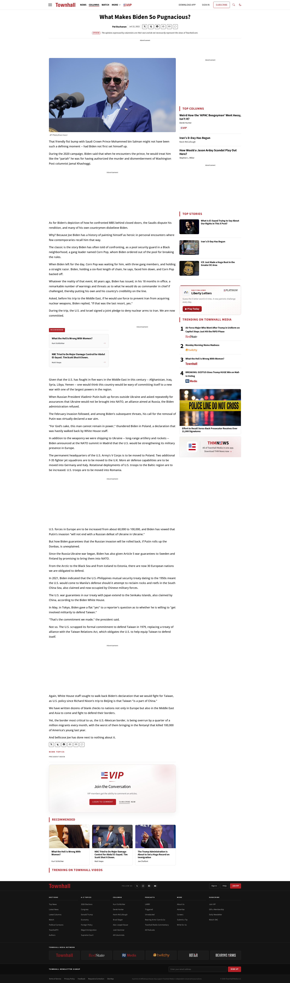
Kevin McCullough (120, 914)
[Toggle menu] (50, 5)
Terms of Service (55, 979)
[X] (137, 886)
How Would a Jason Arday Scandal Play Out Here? (208, 152)
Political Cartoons (56, 925)
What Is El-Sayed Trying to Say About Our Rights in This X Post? (220, 222)
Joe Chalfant (143, 861)
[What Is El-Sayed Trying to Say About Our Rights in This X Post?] (189, 226)
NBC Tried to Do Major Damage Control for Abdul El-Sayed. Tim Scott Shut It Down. (111, 854)
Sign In (214, 886)
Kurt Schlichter (58, 861)
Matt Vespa (99, 861)
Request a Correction (96, 979)
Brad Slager (118, 919)
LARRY (147, 904)
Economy (85, 919)
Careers (180, 914)
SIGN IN (205, 4)
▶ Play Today (192, 309)
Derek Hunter (118, 909)
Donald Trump (87, 914)
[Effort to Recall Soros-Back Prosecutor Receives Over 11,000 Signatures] (210, 407)
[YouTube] (155, 886)
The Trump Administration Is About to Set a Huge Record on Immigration (153, 854)
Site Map (110, 979)
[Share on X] (144, 26)
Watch (51, 919)
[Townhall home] (59, 886)
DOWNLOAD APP (187, 4)
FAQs (225, 886)
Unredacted (150, 914)
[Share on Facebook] (157, 26)
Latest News (53, 909)
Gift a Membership (216, 909)
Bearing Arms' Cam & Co (155, 919)
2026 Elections (86, 904)
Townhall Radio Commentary (157, 925)
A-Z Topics (86, 897)
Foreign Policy (86, 925)
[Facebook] (149, 886)
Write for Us (182, 925)
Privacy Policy (69, 979)
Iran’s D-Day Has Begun (194, 138)
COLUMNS (94, 4)
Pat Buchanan (119, 26)
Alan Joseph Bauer (120, 925)
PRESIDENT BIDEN (57, 756)
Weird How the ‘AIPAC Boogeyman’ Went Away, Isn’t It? (210, 117)
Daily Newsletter (215, 914)
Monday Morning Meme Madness (202, 345)
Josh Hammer (118, 930)
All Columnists (118, 935)
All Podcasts (150, 930)
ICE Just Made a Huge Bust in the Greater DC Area (218, 264)
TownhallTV (53, 930)
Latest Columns (55, 914)
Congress (84, 909)
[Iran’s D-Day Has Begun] (189, 247)
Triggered (149, 909)
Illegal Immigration (89, 930)
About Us (180, 904)
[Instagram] (143, 886)
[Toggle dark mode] (240, 5)
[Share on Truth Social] (151, 26)
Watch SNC (213, 919)
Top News (53, 904)
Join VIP (235, 886)
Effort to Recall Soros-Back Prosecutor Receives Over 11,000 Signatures (209, 430)
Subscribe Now (127, 801)
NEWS (83, 4)
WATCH (105, 4)
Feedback (81, 979)
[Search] (233, 5)
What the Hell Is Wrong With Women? (66, 853)
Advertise (180, 909)
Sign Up (234, 969)
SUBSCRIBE (221, 4)
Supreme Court (87, 935)
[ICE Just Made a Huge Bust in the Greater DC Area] (189, 268)
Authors (52, 935)
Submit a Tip (182, 919)
